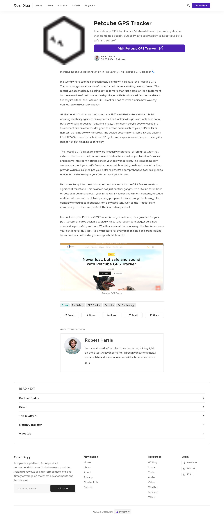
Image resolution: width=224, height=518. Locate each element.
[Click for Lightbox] (112, 266)
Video (151, 482)
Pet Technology (126, 305)
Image (152, 467)
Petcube (109, 305)
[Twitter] (86, 363)
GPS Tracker (94, 305)
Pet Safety (78, 305)
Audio (151, 477)
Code (151, 472)
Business (153, 492)
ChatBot (153, 487)
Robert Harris (108, 56)
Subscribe (201, 5)
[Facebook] (89, 363)
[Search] (188, 5)
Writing (152, 462)
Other (65, 305)
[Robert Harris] (97, 58)
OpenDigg (107, 511)
